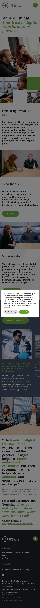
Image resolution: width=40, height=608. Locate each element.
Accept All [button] (24, 312)
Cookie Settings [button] (11, 312)
